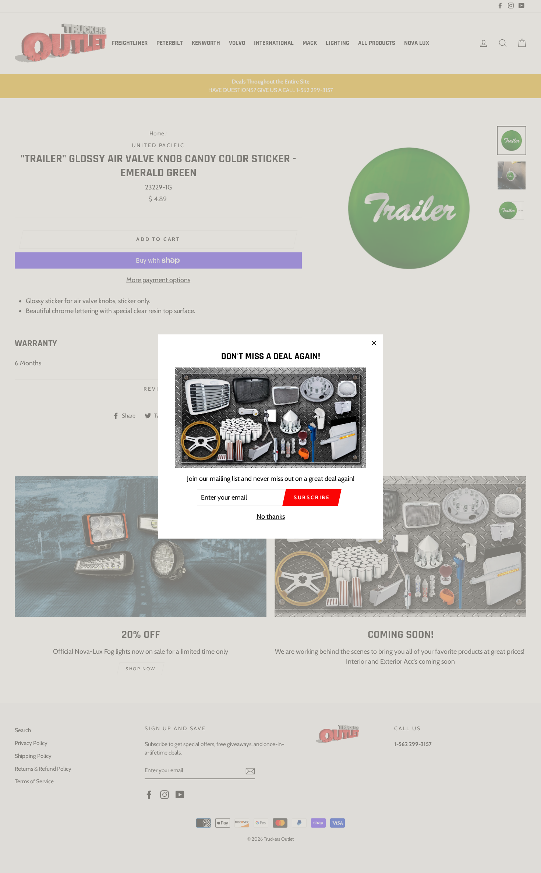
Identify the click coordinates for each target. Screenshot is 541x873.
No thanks (271, 516)
